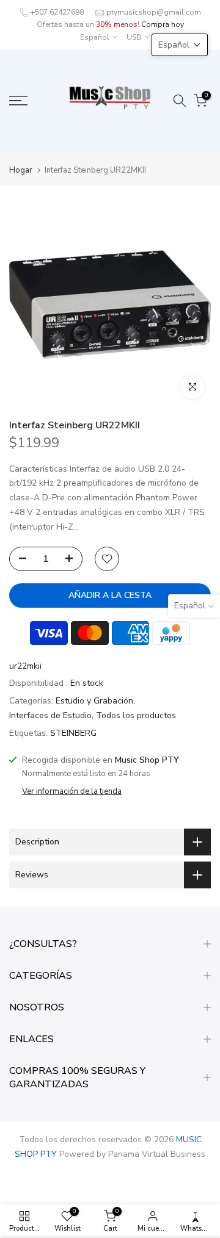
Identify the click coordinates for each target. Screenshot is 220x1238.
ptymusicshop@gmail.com (153, 12)
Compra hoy (162, 24)
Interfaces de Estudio (50, 715)
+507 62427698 (57, 12)
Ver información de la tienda (72, 791)
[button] (179, 45)
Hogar (20, 171)
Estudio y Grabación (94, 701)
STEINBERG (73, 733)
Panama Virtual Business (156, 1154)
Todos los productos (136, 715)
